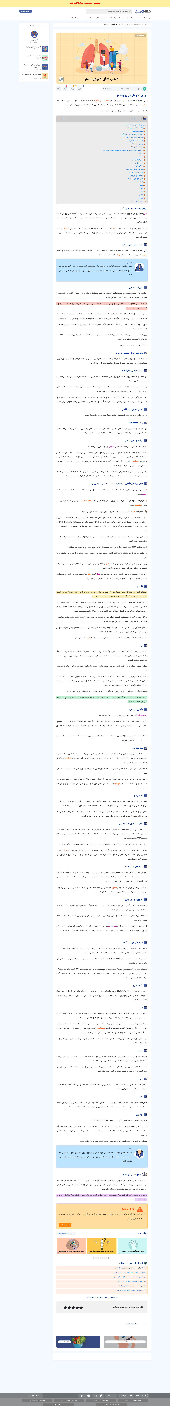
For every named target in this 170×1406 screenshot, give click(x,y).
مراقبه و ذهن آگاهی (136, 147)
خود (114, 228)
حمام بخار (139, 166)
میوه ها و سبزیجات (136, 172)
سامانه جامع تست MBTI (101, 1401)
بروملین (140, 198)
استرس (144, 255)
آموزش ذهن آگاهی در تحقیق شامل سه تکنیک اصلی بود (123, 150)
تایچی (140, 153)
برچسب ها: (143, 1324)
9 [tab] (94, 1258)
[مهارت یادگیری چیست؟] (67, 1246)
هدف (132, 511)
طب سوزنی (139, 163)
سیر (141, 191)
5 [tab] (102, 1258)
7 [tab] (98, 1258)
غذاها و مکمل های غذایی (134, 169)
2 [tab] (108, 1258)
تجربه (66, 228)
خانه (146, 24)
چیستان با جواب (58, 1405)
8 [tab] (96, 1258)
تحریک (119, 255)
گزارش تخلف (65, 1225)
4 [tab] (104, 1258)
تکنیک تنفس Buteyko (135, 137)
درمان (145, 105)
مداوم (135, 461)
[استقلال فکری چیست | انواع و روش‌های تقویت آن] (97, 1246)
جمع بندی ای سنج (138, 201)
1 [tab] (110, 1258)
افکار (89, 574)
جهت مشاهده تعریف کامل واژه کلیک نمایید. (126, 1268)
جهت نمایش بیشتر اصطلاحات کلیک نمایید (102, 1297)
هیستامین (101, 1028)
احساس (109, 563)
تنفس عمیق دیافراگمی (135, 140)
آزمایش (68, 758)
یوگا (141, 156)
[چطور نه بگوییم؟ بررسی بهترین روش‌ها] (128, 1246)
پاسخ (114, 887)
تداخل (64, 850)
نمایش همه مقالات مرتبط (66, 1234)
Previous (55, 1246)
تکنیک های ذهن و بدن (135, 128)
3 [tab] (106, 1258)
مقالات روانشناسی (132, 1324)
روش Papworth (137, 144)
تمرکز (135, 308)
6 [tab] (100, 1258)
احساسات (87, 500)
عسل (141, 185)
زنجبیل (140, 188)
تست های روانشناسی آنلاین (69, 1401)
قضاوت (138, 505)
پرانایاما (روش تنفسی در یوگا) (132, 134)
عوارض (117, 783)
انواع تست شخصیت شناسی (37, 1401)
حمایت (106, 100)
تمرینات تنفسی (137, 131)
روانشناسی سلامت (134, 24)
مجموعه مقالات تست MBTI (133, 1401)
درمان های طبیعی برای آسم (135, 125)
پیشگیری (97, 100)
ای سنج (140, 89)
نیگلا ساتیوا (139, 182)
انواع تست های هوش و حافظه (111, 1405)
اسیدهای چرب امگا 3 (135, 179)
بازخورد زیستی (137, 160)
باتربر (141, 195)
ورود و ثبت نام (25, 11)
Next (149, 1246)
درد (88, 638)
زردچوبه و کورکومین (136, 175)
